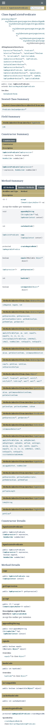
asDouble (18, 443)
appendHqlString (27, 211)
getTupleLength (9, 491)
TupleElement (29, 53)
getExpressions (23, 316)
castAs (26, 446)
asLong (5, 446)
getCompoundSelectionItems (20, 392)
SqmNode (37, 76)
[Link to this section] (31, 99)
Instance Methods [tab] (26, 187)
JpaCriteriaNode (27, 56)
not (21, 305)
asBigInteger (8, 443)
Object (38, 258)
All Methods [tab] (8, 187)
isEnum (32, 406)
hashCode (24, 278)
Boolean (17, 50)
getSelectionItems (16, 353)
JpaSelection (8, 62)
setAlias (22, 364)
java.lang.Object (8, 19)
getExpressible (9, 316)
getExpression (26, 270)
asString (13, 446)
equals (23, 258)
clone (5, 378)
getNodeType (7, 322)
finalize (13, 378)
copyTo (5, 364)
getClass (23, 378)
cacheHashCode (26, 226)
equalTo (32, 333)
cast (26, 333)
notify (33, 378)
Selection (7, 53)
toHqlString (7, 502)
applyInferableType (11, 333)
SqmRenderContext (28, 217)
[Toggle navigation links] (3, 3)
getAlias (13, 364)
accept (23, 199)
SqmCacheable (35, 73)
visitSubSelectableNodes (13, 454)
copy (22, 235)
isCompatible (26, 287)
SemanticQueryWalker (30, 202)
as (21, 333)
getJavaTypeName (21, 406)
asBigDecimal (29, 440)
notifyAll (7, 381)
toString (17, 381)
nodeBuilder (15, 342)
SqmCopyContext (28, 238)
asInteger (36, 443)
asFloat (27, 443)
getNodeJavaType (30, 319)
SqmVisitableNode (32, 78)
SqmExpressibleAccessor (13, 76)
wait (25, 381)
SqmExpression (9, 67)
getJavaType (7, 406)
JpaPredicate (31, 59)
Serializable (12, 56)
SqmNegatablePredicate (12, 70)
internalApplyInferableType (14, 339)
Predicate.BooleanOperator (14, 109)
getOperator (19, 322)
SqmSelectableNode (11, 73)
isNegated (7, 305)
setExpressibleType (11, 367)
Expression (7, 50)
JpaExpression (9, 59)
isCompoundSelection (34, 353)
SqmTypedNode (8, 78)
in (11, 336)
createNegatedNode (28, 246)
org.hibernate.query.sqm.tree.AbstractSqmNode (26, 21)
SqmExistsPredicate (18, 8)
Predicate (29, 50)
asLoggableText (9, 466)
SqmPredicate (29, 70)
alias (5, 353)
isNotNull (32, 339)
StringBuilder (27, 215)
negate (15, 305)
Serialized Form (10, 94)
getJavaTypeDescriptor (12, 319)
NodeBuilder (7, 158)
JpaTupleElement (10, 64)
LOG (4, 127)
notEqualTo (25, 342)
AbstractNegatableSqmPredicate (22, 86)
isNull (5, 342)
